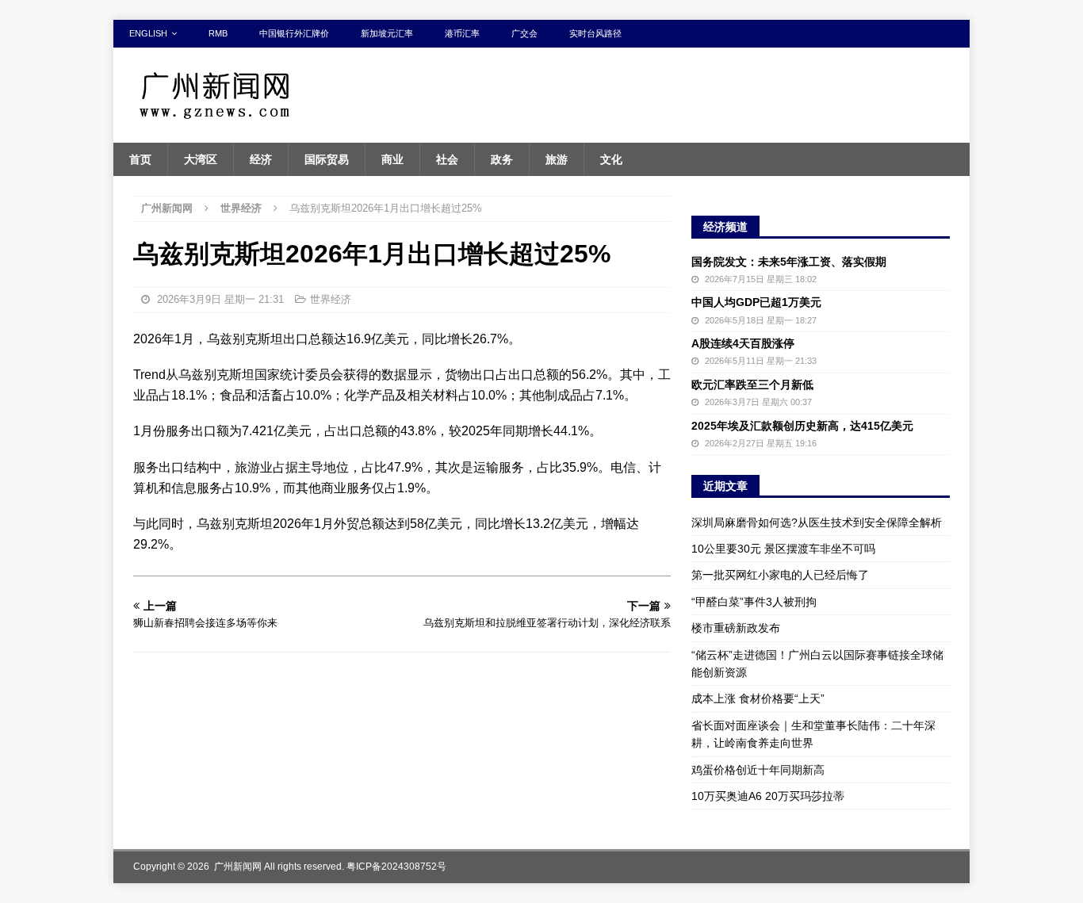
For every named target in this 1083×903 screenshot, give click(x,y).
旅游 (556, 159)
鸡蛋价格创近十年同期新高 (758, 769)
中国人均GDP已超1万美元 (756, 302)
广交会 (524, 33)
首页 (140, 159)
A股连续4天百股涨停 (742, 343)
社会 (447, 159)
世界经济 (330, 299)
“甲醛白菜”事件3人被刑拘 (754, 601)
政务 (502, 159)
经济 (261, 159)
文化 (611, 159)
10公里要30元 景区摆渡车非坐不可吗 (783, 548)
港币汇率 (462, 33)
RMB (218, 33)
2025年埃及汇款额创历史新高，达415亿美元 (802, 425)
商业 (392, 159)
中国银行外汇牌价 (294, 33)
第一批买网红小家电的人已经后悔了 (780, 574)
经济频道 (725, 226)
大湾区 (200, 159)
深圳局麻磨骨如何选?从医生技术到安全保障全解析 (816, 522)
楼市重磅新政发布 (735, 628)
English (148, 33)
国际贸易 (326, 159)
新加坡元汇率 (387, 33)
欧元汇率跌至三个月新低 (752, 384)
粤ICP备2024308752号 (396, 866)
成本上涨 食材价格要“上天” (758, 698)
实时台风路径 (595, 33)
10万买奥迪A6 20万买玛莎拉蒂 (767, 796)
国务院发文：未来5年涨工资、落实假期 (788, 261)
